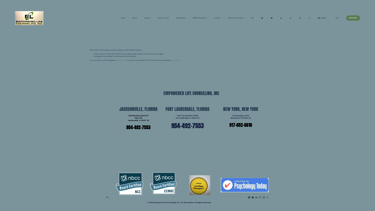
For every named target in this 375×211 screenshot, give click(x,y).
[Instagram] (300, 18)
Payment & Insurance (236, 18)
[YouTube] (272, 18)
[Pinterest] (262, 18)
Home (123, 18)
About (135, 18)
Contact (217, 18)
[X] (309, 18)
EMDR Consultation (200, 18)
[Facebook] (291, 18)
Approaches (180, 18)
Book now (353, 18)
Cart (337, 18)
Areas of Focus (163, 18)
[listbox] (323, 18)
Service (147, 18)
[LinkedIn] (281, 18)
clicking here (121, 60)
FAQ (252, 18)
